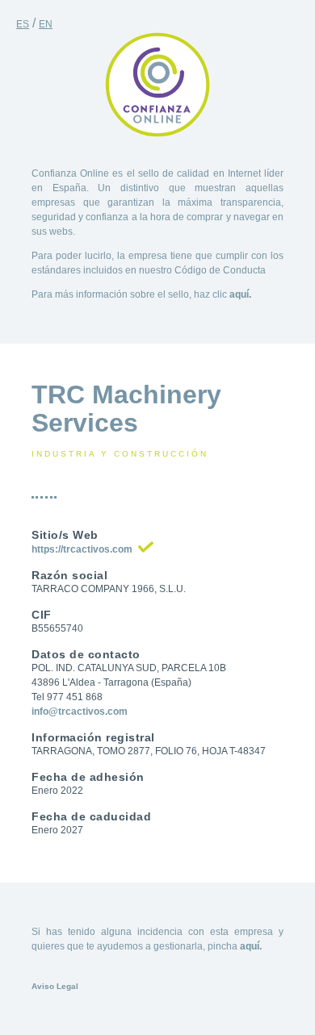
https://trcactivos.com (82, 549)
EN (45, 24)
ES (22, 24)
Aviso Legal (55, 986)
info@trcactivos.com (80, 711)
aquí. (240, 294)
